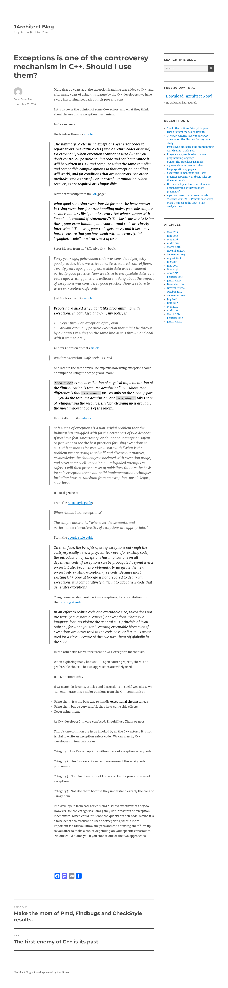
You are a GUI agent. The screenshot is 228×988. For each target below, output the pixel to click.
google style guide (80, 537)
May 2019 (172, 232)
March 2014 (173, 314)
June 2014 (172, 303)
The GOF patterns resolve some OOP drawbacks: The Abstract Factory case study (188, 139)
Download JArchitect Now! (189, 96)
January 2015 (174, 280)
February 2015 (175, 276)
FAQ (94, 194)
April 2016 (173, 243)
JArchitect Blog (34, 27)
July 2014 (172, 299)
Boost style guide (80, 502)
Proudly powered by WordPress (51, 972)
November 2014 (176, 288)
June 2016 (172, 235)
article (88, 134)
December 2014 (176, 284)
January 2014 (174, 321)
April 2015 (172, 273)
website (86, 418)
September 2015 (176, 254)
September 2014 (176, 295)
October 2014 (174, 291)
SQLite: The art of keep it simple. (185, 161)
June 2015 (172, 265)
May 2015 (172, 269)
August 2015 (174, 258)
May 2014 (172, 306)
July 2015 (172, 262)
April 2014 (172, 310)
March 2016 (174, 247)
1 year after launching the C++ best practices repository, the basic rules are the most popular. (189, 177)
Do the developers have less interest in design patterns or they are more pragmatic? (189, 188)
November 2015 (176, 250)
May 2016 (172, 239)
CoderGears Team (24, 99)
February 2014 (175, 317)
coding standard (72, 602)
